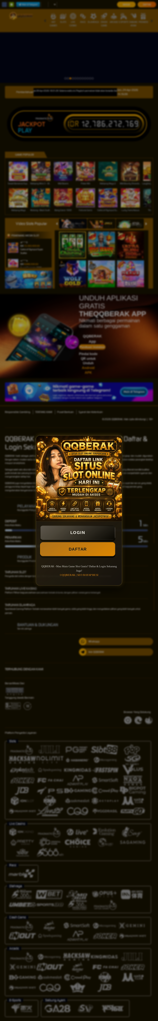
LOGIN (77, 532)
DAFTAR (78, 549)
